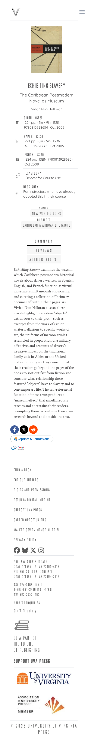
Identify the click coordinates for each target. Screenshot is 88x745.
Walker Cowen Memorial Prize (37, 530)
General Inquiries (27, 602)
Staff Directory (25, 610)
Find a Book (23, 469)
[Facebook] (18, 550)
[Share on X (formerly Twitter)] (24, 429)
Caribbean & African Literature (46, 225)
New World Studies (46, 213)
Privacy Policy (25, 539)
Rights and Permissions (32, 490)
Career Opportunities (30, 520)
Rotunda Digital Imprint (32, 500)
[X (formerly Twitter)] (34, 550)
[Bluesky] (26, 550)
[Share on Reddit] (33, 429)
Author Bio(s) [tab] (44, 259)
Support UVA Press (28, 510)
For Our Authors (26, 479)
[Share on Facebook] (14, 429)
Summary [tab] (44, 241)
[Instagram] (42, 550)
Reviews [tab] (44, 250)
